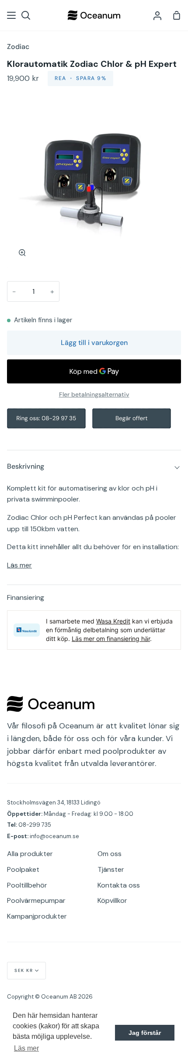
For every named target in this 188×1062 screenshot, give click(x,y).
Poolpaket (23, 869)
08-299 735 (34, 825)
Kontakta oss (118, 885)
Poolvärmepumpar (36, 900)
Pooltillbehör (27, 885)
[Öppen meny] (12, 15)
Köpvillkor (112, 900)
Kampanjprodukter (37, 916)
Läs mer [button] (26, 1048)
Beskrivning (25, 466)
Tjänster (110, 869)
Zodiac (18, 46)
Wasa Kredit (113, 621)
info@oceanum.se (54, 836)
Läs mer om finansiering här (111, 638)
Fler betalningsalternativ (94, 394)
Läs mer (19, 565)
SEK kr (23, 970)
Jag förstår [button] (145, 1032)
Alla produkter (30, 853)
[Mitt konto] (157, 15)
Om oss (109, 853)
